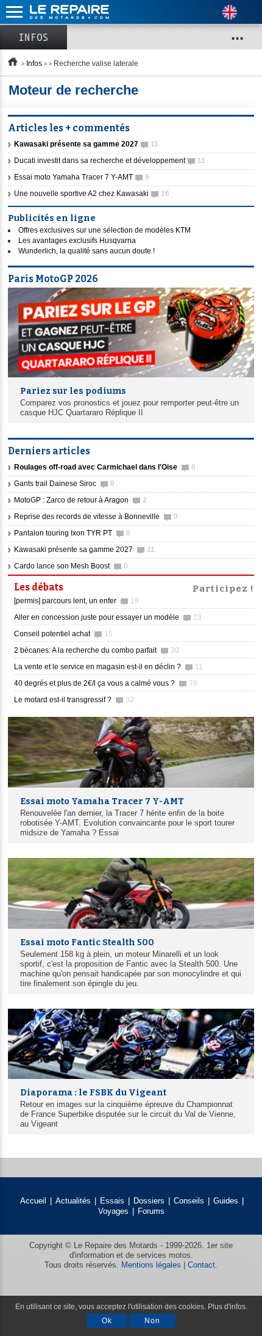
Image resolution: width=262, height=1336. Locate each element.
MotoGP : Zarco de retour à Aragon (80, 500)
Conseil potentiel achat (63, 634)
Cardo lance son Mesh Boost (71, 566)
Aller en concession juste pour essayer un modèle (108, 617)
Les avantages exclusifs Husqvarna (77, 240)
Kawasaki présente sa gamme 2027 (84, 549)
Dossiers (149, 1200)
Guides (225, 1200)
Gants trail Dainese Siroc (64, 483)
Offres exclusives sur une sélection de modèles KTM (104, 230)
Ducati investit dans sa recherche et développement (109, 160)
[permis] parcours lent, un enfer (76, 601)
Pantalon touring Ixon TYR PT (72, 533)
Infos (33, 37)
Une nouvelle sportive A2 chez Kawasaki (91, 193)
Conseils (189, 1200)
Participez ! (223, 587)
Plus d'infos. (227, 1306)
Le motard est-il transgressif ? (74, 699)
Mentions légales (151, 1264)
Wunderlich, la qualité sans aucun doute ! (86, 251)
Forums (151, 1211)
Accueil (33, 1200)
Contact (201, 1264)
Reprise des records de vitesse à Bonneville (96, 516)
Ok (107, 1320)
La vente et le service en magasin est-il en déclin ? (108, 667)
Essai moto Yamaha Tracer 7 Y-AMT (81, 177)
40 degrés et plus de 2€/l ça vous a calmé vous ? (105, 683)
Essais (112, 1200)
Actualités (73, 1200)
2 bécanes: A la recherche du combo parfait (96, 650)
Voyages (113, 1211)
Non (152, 1320)
